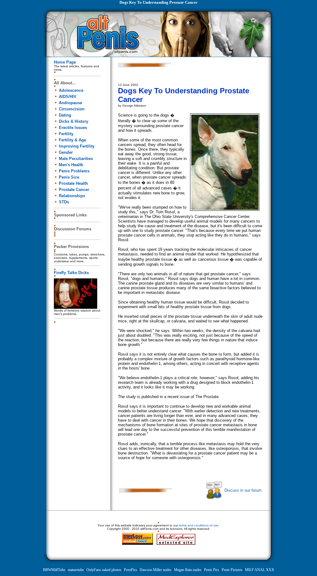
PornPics (130, 570)
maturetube (76, 570)
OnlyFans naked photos (103, 570)
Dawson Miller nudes (156, 570)
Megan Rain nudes (188, 570)
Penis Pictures (232, 570)
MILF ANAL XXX (259, 570)
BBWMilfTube (54, 570)
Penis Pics (211, 570)
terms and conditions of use (199, 525)
